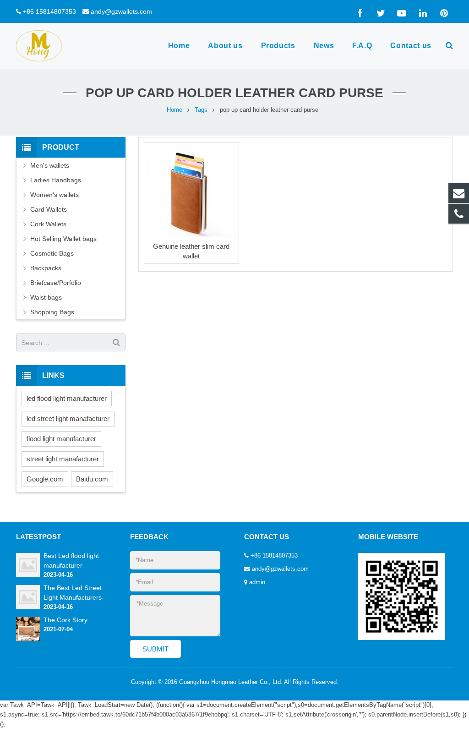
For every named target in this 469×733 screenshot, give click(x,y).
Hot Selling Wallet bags (63, 238)
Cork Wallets (48, 224)
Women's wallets (54, 194)
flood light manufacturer (61, 439)
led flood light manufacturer (67, 398)
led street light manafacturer (68, 418)
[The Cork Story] (28, 639)
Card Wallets (48, 209)
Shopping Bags (52, 312)
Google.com (45, 479)
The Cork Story (65, 620)
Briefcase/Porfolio (55, 282)
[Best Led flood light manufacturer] (28, 575)
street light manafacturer (63, 459)
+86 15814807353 (49, 11)
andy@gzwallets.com (121, 11)
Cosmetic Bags (52, 253)
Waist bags (46, 297)
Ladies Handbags (55, 180)
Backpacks (45, 268)
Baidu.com (92, 479)
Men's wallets (49, 165)
